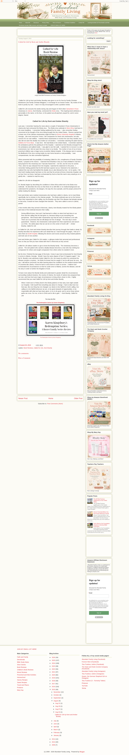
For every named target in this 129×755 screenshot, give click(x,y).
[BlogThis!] (38, 345)
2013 (54, 742)
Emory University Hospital (65, 134)
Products (20, 687)
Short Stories (21, 664)
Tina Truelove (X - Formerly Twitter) (93, 680)
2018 (54, 681)
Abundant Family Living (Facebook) (93, 659)
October (56, 695)
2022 (54, 669)
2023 (54, 666)
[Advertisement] (35, 32)
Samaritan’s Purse (72, 109)
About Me (27, 22)
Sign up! (99, 213)
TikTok (84, 688)
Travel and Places (23, 685)
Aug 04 (58, 712)
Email (90, 193)
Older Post (78, 398)
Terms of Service (57, 22)
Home (20, 22)
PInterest (85, 683)
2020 (54, 675)
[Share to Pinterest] (42, 345)
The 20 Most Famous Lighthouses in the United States (100, 500)
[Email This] (36, 345)
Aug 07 (58, 709)
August (56, 701)
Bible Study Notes (23, 662)
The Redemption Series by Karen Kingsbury (50, 302)
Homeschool (21, 677)
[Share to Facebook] (41, 345)
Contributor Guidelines (69, 22)
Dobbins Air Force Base (26, 143)
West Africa (70, 128)
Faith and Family (22, 657)
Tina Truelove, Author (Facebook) (93, 664)
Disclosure (36, 22)
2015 (54, 689)
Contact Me (81, 22)
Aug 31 (58, 703)
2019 (54, 678)
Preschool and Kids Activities (26, 675)
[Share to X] (39, 345)
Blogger (82, 752)
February (57, 732)
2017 (54, 683)
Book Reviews (28, 348)
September (57, 698)
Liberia (30, 111)
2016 (54, 686)
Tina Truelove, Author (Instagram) (93, 674)
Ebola (53, 111)
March (56, 729)
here (96, 33)
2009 (54, 745)
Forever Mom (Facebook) (90, 662)
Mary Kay (20, 690)
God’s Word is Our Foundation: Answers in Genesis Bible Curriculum (101, 525)
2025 (54, 660)
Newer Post (23, 398)
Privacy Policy (45, 22)
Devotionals (21, 659)
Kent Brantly (48, 348)
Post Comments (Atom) (55, 403)
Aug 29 (58, 706)
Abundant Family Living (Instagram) (93, 671)
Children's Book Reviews (25, 670)
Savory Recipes (22, 680)
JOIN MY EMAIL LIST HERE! (58, 25)
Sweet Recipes (22, 682)
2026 (54, 657)
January (56, 735)
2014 (54, 739)
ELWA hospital (32, 234)
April (55, 726)
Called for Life (38, 348)
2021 (54, 672)
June (55, 724)
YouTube (85, 686)
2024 (54, 663)
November (57, 692)
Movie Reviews (22, 672)
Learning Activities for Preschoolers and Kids (98, 22)
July (55, 721)
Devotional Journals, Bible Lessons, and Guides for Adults (33, 25)
